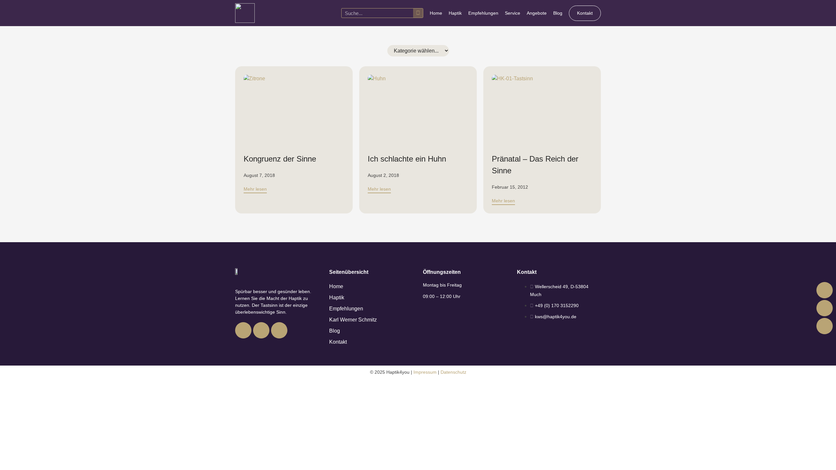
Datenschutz (453, 372)
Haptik (455, 13)
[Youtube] (279, 330)
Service (512, 13)
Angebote (537, 13)
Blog (557, 13)
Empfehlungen (483, 13)
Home (436, 13)
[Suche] (418, 13)
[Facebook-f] (243, 330)
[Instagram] (261, 330)
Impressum (425, 372)
